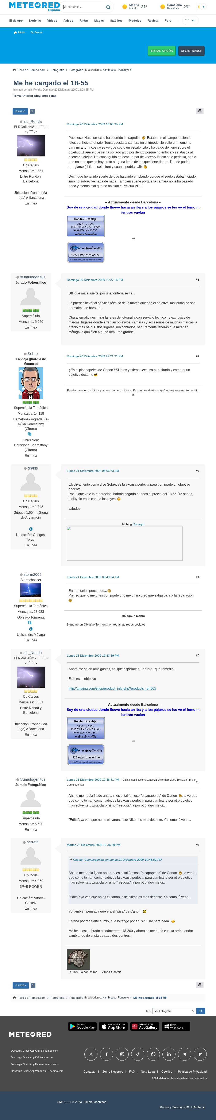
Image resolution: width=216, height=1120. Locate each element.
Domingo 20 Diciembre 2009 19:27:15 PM (95, 280)
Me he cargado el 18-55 (50, 83)
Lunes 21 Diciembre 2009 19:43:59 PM (93, 655)
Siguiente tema (45, 95)
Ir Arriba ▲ (198, 1107)
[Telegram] (184, 1054)
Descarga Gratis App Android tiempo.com (34, 1050)
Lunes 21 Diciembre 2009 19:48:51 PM (93, 779)
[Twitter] (91, 1054)
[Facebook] (107, 1054)
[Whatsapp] (153, 1054)
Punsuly (123, 69)
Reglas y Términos (173, 1107)
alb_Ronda (32, 121)
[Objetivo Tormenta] (30, 629)
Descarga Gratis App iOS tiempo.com (32, 1057)
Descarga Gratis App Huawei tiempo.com (34, 1064)
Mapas (99, 20)
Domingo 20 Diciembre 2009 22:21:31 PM (95, 356)
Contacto (90, 1071)
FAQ (132, 1071)
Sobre (33, 353)
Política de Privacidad (192, 1071)
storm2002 (33, 574)
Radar (84, 20)
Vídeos (52, 20)
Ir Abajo (20, 111)
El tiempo (16, 20)
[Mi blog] (30, 529)
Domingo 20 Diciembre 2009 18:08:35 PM (95, 124)
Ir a (148, 1011)
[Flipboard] (200, 1054)
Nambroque (109, 69)
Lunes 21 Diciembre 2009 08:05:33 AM (93, 470)
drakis (33, 468)
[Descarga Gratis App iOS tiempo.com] (113, 1026)
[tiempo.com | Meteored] (30, 1033)
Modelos (135, 20)
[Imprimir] (200, 111)
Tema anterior (23, 95)
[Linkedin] (169, 1054)
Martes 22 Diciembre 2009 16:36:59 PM (93, 845)
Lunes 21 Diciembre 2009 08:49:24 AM (93, 577)
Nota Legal (148, 1071)
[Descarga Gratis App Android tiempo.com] (82, 1026)
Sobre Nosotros (112, 1071)
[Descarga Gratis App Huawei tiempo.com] (144, 1026)
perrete (33, 842)
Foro (168, 20)
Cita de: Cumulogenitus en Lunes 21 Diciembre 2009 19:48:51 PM (117, 859)
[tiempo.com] (34, 7)
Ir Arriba (20, 985)
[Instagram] (122, 1054)
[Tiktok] (137, 1054)
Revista (153, 20)
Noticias (35, 20)
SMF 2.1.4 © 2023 (69, 1101)
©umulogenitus (32, 277)
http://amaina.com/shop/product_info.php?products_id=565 (112, 688)
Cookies (166, 1071)
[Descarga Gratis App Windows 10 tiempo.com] (176, 1026)
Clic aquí (138, 524)
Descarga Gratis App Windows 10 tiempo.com (37, 1071)
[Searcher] (108, 6)
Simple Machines (95, 1101)
